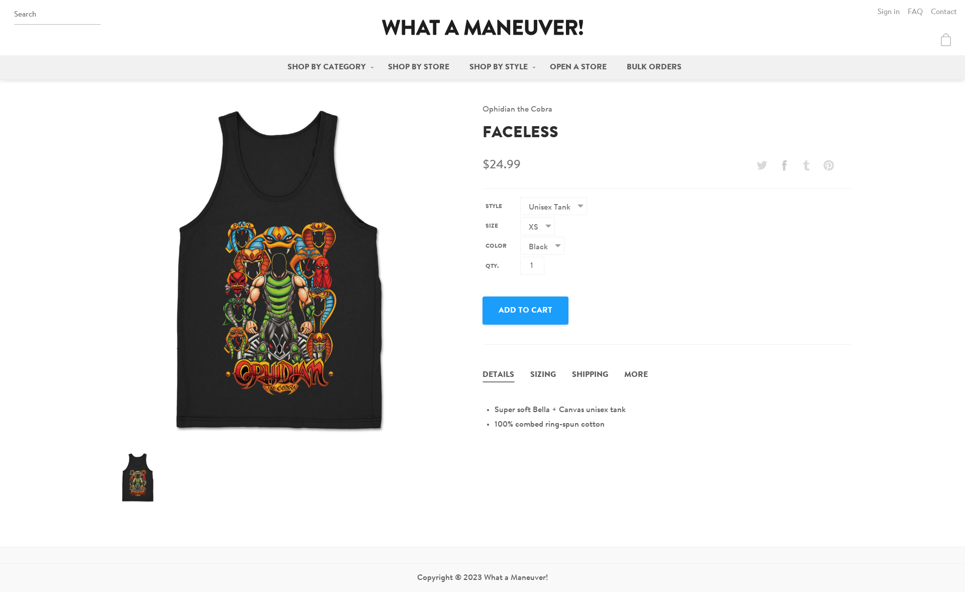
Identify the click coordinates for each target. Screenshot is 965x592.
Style (494, 207)
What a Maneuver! (482, 27)
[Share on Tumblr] (807, 165)
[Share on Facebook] (784, 165)
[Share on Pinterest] (829, 165)
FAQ (915, 12)
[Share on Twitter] (762, 165)
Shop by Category (326, 67)
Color (496, 246)
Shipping (590, 375)
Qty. (492, 266)
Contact (944, 12)
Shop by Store (418, 67)
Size (492, 226)
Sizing (543, 375)
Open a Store (578, 67)
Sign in (889, 12)
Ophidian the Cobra (517, 110)
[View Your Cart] (946, 40)
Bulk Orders (654, 67)
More (636, 375)
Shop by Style (498, 67)
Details (498, 375)
